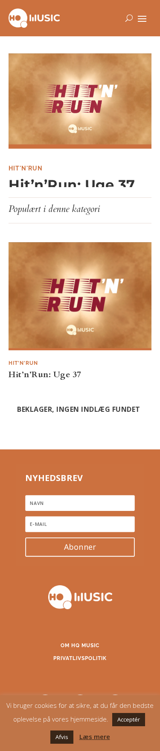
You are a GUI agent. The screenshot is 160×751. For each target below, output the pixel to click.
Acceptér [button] (128, 719)
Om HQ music (80, 645)
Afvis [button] (61, 737)
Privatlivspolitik (80, 658)
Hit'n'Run (26, 168)
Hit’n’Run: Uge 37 (72, 184)
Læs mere (94, 736)
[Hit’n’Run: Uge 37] (80, 101)
